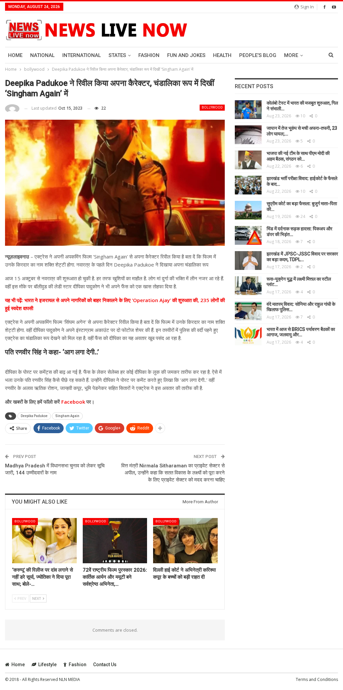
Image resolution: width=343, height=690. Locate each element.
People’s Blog (257, 55)
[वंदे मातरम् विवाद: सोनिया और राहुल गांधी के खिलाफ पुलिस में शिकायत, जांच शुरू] (248, 310)
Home (15, 55)
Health (222, 55)
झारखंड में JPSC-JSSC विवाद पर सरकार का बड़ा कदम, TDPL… (302, 256)
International (81, 55)
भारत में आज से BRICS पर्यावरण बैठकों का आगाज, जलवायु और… (301, 332)
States (117, 55)
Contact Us (105, 664)
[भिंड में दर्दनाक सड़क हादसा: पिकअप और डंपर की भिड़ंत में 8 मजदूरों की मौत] (248, 235)
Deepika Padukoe (34, 416)
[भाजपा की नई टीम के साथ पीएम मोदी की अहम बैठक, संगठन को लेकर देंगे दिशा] (248, 160)
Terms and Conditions (317, 679)
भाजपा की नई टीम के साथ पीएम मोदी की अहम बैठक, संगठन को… (298, 156)
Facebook (72, 401)
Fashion (148, 55)
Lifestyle (47, 664)
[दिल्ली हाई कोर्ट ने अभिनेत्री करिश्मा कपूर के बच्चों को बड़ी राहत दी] (185, 540)
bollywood (212, 107)
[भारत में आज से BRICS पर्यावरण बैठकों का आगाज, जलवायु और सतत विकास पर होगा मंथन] (248, 336)
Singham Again (67, 416)
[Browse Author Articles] (12, 108)
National (42, 55)
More (291, 55)
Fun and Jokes (186, 55)
